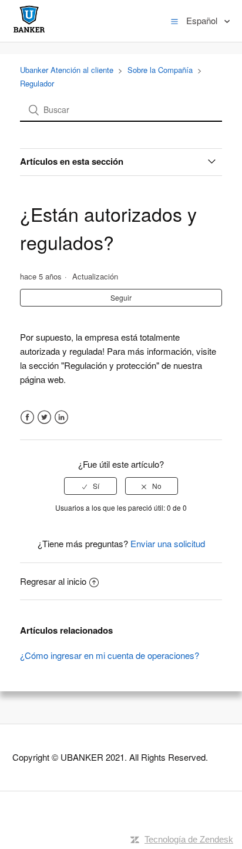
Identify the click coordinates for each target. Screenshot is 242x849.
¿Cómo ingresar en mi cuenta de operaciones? (109, 655)
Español (203, 20)
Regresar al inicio (53, 581)
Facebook (27, 417)
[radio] (90, 486)
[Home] (29, 32)
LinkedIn (61, 417)
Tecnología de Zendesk (188, 839)
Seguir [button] (121, 297)
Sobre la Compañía (160, 69)
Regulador (37, 83)
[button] (174, 20)
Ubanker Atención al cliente (66, 69)
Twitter (44, 417)
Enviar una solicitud (167, 543)
